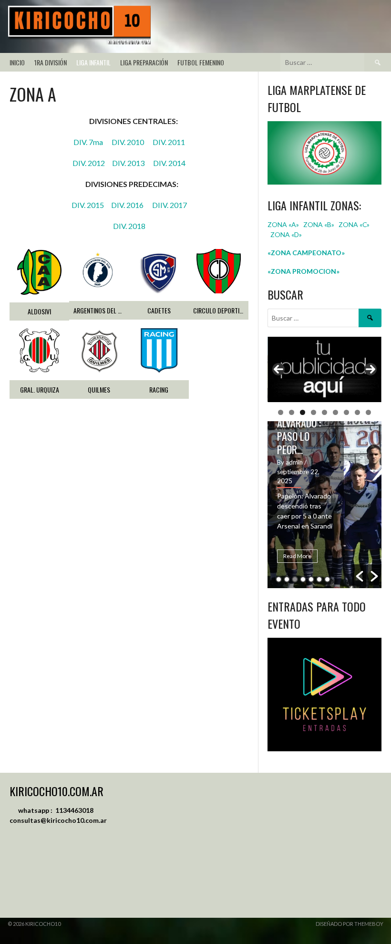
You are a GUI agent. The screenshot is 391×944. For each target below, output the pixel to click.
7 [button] (327, 579)
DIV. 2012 (92, 162)
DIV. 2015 (91, 204)
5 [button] (311, 579)
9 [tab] (368, 412)
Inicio (17, 62)
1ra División (50, 62)
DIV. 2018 (129, 225)
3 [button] (295, 579)
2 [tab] (291, 412)
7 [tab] (346, 412)
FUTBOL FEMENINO (200, 62)
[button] (359, 576)
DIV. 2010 (132, 141)
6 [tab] (335, 412)
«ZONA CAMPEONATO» (306, 253)
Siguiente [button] (370, 369)
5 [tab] (324, 412)
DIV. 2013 (132, 162)
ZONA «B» (318, 224)
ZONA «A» (283, 224)
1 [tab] (280, 412)
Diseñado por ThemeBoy (349, 924)
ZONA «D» (286, 234)
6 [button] (319, 579)
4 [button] (303, 579)
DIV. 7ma (92, 141)
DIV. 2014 (169, 162)
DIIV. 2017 (169, 204)
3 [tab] (302, 412)
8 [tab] (357, 412)
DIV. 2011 (169, 141)
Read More (297, 556)
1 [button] (279, 579)
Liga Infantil (93, 62)
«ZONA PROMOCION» (304, 271)
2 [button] (287, 579)
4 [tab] (313, 412)
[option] (324, 504)
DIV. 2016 (131, 204)
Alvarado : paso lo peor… (299, 436)
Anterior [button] (278, 369)
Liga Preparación (144, 62)
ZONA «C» (354, 224)
